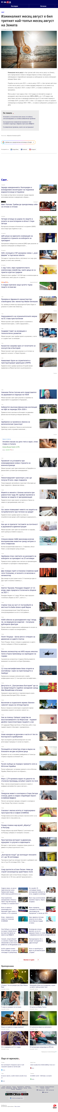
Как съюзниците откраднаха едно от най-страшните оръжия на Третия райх (12, 1065)
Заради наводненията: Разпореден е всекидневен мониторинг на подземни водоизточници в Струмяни (17, 189)
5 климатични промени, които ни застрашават (18, 127)
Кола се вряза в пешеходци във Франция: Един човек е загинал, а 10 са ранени (9, 910)
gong (33, 1079)
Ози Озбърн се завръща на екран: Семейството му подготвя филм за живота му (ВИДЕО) (9, 932)
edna (33, 1068)
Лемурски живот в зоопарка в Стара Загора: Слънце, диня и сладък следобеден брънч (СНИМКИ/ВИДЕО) (19, 795)
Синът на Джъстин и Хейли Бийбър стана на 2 (42, 1065)
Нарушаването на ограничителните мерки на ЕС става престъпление (19, 317)
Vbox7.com (8, 1086)
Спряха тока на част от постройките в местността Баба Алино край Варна (17, 606)
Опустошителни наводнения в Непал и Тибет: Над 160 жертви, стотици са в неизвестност (10, 900)
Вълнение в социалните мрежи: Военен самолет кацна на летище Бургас (17, 704)
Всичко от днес (29, 960)
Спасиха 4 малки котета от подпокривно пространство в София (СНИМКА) (18, 811)
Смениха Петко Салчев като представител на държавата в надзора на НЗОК (18, 393)
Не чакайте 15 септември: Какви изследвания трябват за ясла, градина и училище (37, 891)
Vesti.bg (29, 1088)
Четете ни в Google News (17, 1098)
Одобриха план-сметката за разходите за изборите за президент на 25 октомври (18, 557)
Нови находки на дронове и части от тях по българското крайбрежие (19, 735)
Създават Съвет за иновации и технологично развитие (14, 332)
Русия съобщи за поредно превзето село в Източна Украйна (19, 765)
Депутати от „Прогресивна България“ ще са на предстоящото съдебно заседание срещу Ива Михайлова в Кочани (19, 688)
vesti (4, 1081)
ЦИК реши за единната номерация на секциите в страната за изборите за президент (17, 238)
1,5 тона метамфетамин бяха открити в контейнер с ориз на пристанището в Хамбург (17, 670)
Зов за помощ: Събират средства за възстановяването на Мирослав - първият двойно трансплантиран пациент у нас (19, 719)
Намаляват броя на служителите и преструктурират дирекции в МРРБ (16, 361)
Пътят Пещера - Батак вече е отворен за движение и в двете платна (18, 638)
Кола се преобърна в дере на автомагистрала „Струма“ (37, 950)
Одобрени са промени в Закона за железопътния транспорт (15, 423)
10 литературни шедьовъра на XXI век (42, 1047)
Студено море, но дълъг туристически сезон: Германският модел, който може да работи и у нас (11, 891)
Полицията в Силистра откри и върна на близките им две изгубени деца (18, 750)
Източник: (4, 135)
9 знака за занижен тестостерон (11, 1007)
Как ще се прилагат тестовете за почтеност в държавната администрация (19, 525)
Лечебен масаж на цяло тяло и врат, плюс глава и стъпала (20, 443)
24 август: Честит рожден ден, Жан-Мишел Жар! (14, 986)
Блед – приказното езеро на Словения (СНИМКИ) (7, 919)
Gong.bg (14, 1086)
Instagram (33, 149)
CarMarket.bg (27, 1086)
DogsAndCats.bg (20, 1086)
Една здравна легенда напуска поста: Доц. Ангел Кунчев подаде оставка (36, 920)
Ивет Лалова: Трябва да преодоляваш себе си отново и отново (19, 205)
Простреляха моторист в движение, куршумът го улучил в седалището (16, 841)
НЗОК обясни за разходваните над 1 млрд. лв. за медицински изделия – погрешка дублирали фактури (18, 622)
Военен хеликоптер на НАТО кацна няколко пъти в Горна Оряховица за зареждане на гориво (19, 653)
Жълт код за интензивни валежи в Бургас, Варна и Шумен (37, 900)
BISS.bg (3, 1088)
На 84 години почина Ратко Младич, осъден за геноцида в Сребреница (9, 950)
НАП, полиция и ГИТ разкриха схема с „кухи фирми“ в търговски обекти (19, 254)
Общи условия (17, 1106)
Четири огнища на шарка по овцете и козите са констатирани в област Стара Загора (17, 221)
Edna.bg (25, 1088)
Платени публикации (49, 1086)
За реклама (41, 1086)
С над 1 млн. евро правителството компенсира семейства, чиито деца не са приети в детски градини (18, 270)
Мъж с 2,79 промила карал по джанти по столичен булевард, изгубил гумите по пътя (19, 780)
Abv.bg (3, 1086)
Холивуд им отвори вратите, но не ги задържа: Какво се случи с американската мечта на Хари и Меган (42, 932)
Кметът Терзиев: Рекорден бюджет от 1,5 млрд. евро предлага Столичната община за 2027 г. (18, 590)
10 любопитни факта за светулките (41, 1027)
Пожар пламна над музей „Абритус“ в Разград (16, 826)
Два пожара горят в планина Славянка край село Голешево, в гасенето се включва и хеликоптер (19, 573)
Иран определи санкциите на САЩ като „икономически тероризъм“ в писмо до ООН (38, 910)
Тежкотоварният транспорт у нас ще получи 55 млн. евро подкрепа (16, 479)
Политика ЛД (51, 1090)
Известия (46, 1092)
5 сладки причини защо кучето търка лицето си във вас (16, 286)
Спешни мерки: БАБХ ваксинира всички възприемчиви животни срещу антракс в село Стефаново (18, 541)
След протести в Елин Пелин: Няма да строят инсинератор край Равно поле (17, 870)
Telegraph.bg (18, 1089)
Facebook (25, 149)
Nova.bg (13, 1089)
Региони (43, 6)
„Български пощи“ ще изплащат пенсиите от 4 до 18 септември (18, 856)
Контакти (42, 1088)
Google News (15, 149)
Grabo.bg (15, 1088)
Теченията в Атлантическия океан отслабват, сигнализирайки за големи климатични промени (19, 117)
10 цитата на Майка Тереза (38, 1007)
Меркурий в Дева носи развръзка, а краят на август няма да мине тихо (42, 986)
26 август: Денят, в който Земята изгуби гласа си (14, 1076)
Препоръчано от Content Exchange (48, 1051)
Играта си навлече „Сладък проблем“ (12, 1027)
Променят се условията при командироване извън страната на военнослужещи (16, 463)
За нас (37, 1086)
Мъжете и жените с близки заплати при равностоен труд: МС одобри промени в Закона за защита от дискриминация (18, 494)
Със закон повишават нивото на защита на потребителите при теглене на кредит (19, 510)
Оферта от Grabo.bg (5, 439)
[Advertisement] (29, 164)
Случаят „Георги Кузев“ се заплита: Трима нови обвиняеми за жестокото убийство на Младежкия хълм (11, 941)
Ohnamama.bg (9, 1088)
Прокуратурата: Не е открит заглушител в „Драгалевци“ (36, 941)
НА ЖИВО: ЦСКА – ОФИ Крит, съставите (41, 1076)
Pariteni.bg (20, 1088)
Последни (14, 6)
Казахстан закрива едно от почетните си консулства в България (18, 347)
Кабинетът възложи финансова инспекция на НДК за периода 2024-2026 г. (19, 408)
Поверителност (41, 1090)
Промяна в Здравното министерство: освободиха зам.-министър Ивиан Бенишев (19, 300)
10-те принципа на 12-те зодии (11, 1047)
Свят (4, 179)
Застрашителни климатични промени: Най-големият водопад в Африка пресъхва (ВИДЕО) (18, 123)
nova (4, 1070)
